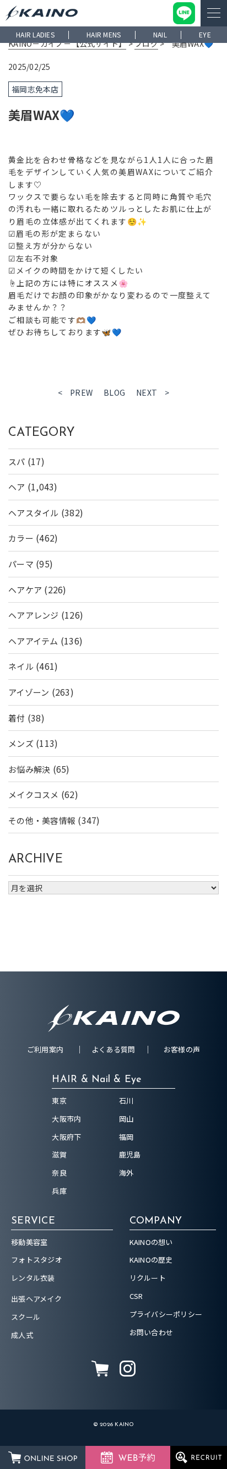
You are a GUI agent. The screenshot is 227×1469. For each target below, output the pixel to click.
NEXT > (153, 392)
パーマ (21, 564)
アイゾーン (28, 692)
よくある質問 (113, 1049)
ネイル (21, 666)
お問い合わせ (151, 1332)
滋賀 (59, 1154)
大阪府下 (66, 1137)
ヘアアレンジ (33, 615)
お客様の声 (182, 1049)
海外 (126, 1172)
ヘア (16, 487)
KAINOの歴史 (151, 1259)
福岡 (126, 1137)
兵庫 (59, 1191)
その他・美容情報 (41, 820)
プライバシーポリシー (166, 1314)
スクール (25, 1317)
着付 (16, 718)
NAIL (160, 34)
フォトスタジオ (36, 1259)
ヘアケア (25, 590)
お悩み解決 (29, 769)
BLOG (114, 392)
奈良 (59, 1172)
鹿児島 (130, 1154)
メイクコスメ (33, 794)
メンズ (21, 743)
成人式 (22, 1335)
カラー (21, 538)
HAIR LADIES (35, 34)
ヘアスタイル (33, 512)
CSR (136, 1296)
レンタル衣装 (33, 1278)
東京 (59, 1100)
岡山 (126, 1118)
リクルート (147, 1278)
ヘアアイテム (33, 641)
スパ (16, 461)
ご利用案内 (45, 1049)
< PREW (75, 392)
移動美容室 (29, 1242)
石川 (126, 1100)
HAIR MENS (104, 34)
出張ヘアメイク (36, 1298)
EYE (205, 34)
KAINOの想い (151, 1242)
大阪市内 (66, 1118)
